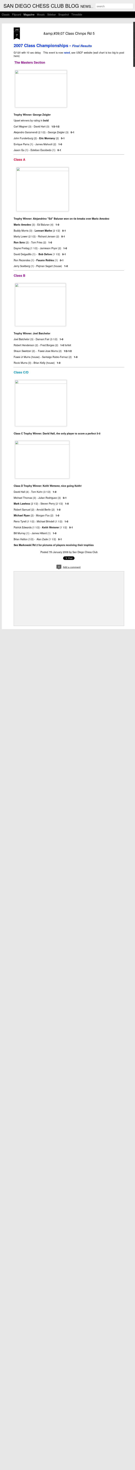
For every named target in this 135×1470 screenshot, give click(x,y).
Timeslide (76, 14)
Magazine (29, 14)
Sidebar (51, 14)
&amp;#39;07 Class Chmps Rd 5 (69, 33)
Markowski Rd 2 (28, 545)
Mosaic (41, 14)
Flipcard (16, 14)
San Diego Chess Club (85, 552)
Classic (6, 14)
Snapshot (63, 14)
